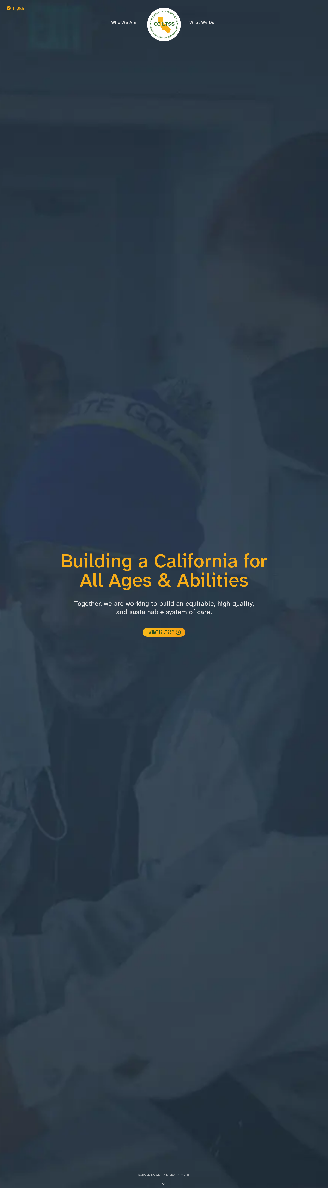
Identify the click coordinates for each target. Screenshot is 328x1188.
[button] (29, 8)
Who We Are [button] (124, 22)
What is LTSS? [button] (162, 632)
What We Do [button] (202, 22)
